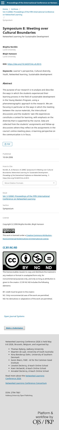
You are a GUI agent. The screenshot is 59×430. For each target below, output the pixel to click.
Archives (14, 9)
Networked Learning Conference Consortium (26, 383)
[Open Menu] (2, 3)
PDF (8, 144)
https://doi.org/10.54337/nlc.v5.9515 (24, 64)
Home (5, 9)
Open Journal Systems (14, 316)
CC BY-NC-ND (10, 247)
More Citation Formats (14, 183)
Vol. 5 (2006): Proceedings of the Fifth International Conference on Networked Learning (28, 13)
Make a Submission (14, 328)
